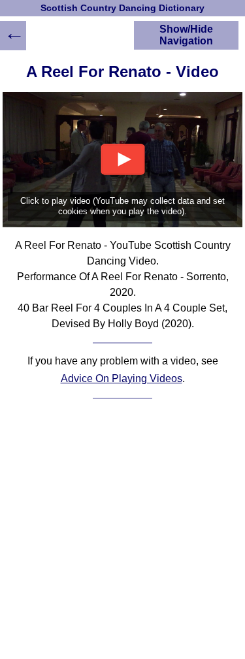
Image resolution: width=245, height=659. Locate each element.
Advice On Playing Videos (121, 378)
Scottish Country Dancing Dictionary (122, 8)
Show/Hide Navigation (186, 35)
